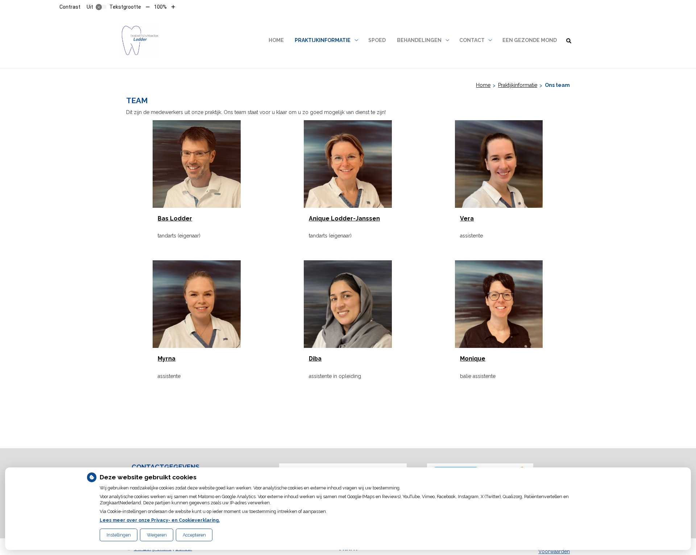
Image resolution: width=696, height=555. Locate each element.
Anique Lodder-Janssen (344, 218)
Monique (472, 358)
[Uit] (101, 7)
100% (160, 7)
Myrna (166, 358)
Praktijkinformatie (323, 40)
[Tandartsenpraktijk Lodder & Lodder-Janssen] (140, 40)
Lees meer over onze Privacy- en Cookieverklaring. (160, 520)
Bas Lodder (175, 218)
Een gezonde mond (529, 40)
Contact (472, 40)
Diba (315, 358)
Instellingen (119, 535)
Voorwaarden (554, 551)
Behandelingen (419, 40)
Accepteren (194, 535)
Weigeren (157, 535)
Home (276, 40)
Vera (467, 218)
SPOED (377, 40)
